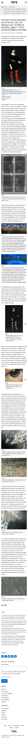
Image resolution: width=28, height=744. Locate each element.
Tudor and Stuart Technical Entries (15, 11)
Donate (3, 715)
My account (4, 719)
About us (3, 689)
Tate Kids (3, 702)
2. (1, 621)
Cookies (11, 727)
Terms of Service (13, 673)
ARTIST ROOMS (5, 700)
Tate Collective (5, 708)
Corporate (4, 717)
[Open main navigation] (5, 2)
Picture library (5, 697)
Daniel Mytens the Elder (7, 90)
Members (3, 710)
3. (1, 628)
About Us (4, 7)
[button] (25, 2)
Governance (4, 695)
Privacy (22, 725)
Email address (5, 664)
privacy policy (7, 677)
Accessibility (15, 725)
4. (1, 636)
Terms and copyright (6, 693)
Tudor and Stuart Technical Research (16, 9)
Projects (12, 7)
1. (1, 615)
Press (5, 725)
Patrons (3, 713)
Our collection (5, 691)
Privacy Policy (4, 673)
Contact (17, 727)
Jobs (9, 725)
